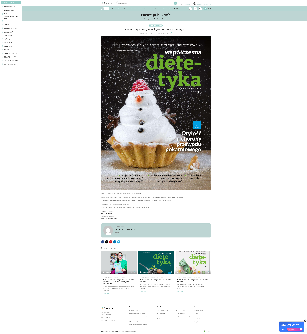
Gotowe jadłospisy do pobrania (137, 313)
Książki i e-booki (133, 319)
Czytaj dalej (106, 293)
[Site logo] (107, 3)
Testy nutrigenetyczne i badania (138, 324)
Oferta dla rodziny (162, 316)
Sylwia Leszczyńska (106, 213)
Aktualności (197, 319)
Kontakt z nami (198, 310)
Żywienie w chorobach (163, 319)
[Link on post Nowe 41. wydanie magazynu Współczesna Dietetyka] (193, 262)
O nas (196, 313)
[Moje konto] (190, 8)
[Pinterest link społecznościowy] (110, 241)
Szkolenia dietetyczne (135, 322)
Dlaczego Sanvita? (181, 313)
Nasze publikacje (199, 316)
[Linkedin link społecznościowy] (114, 241)
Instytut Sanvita (109, 272)
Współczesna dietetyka (161, 19)
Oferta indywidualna (162, 310)
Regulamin (197, 322)
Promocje (178, 319)
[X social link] (106, 241)
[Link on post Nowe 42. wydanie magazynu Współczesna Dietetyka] (156, 262)
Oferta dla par (161, 313)
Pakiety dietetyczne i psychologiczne (139, 316)
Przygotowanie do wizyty (183, 316)
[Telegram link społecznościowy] (118, 241)
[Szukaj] (175, 3)
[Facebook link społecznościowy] (102, 241)
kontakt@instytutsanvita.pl (108, 320)
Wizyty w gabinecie (134, 310)
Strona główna (148, 19)
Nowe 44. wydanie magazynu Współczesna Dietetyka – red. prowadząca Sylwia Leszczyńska (118, 282)
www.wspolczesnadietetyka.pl (109, 218)
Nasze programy (180, 310)
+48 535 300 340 (106, 317)
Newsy (104, 277)
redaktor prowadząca (151, 33)
